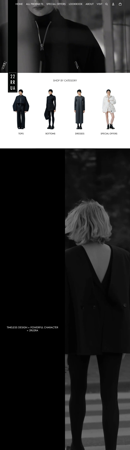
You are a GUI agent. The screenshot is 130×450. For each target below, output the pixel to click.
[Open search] (106, 4)
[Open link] (65, 36)
